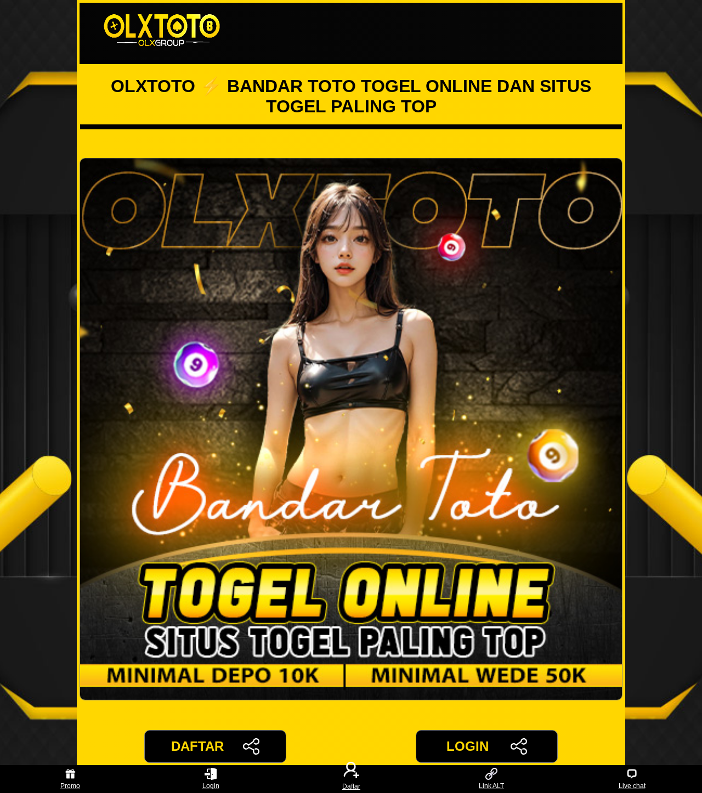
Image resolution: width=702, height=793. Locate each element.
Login (210, 786)
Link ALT (491, 786)
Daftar (351, 786)
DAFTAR (197, 746)
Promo (70, 786)
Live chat (632, 786)
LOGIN (467, 746)
